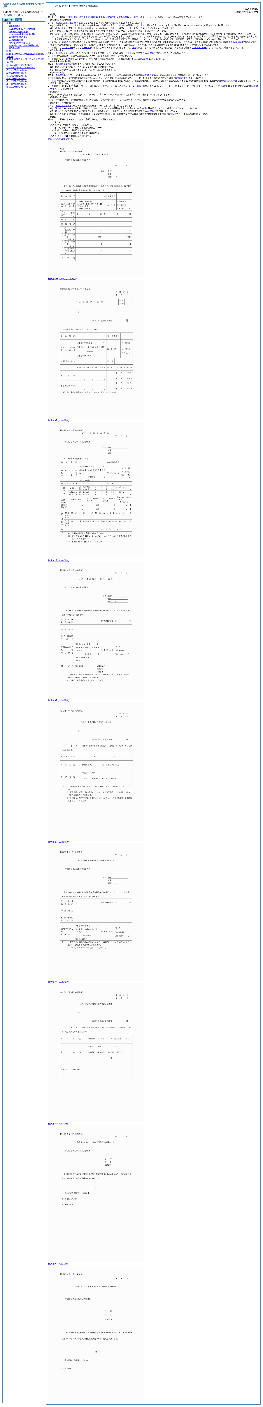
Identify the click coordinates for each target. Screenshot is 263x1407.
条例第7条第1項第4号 (66, 53)
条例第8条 (60, 75)
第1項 (65, 58)
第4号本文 (86, 47)
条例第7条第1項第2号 (66, 22)
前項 (64, 42)
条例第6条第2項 (63, 105)
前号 (57, 28)
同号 (112, 28)
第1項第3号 (67, 47)
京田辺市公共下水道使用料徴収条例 (112, 17)
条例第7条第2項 (63, 64)
